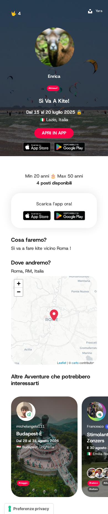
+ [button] (18, 283)
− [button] (18, 291)
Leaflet (61, 362)
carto (75, 362)
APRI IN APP (54, 133)
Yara (99, 11)
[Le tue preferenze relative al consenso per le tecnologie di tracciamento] (28, 508)
